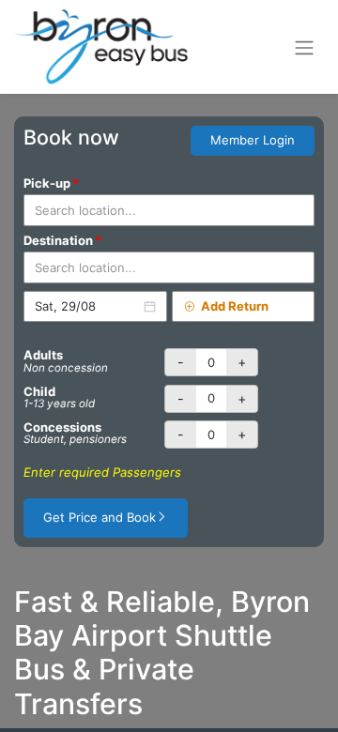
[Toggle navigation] (304, 47)
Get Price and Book (99, 517)
